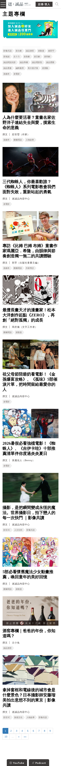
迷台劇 (19, 51)
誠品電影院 (37, 62)
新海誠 (6, 56)
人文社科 (18, 530)
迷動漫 (41, 51)
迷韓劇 (47, 56)
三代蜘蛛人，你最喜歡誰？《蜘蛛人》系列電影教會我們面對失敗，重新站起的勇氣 (29, 186)
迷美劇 (27, 56)
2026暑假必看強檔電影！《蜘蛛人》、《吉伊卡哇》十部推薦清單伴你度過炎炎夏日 (29, 448)
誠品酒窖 (30, 51)
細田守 (51, 51)
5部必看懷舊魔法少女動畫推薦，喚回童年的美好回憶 (28, 574)
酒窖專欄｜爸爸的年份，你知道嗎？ (29, 633)
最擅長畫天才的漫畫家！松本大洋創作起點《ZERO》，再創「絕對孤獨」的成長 (29, 315)
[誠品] (19, 4)
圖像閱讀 (18, 140)
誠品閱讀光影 (9, 62)
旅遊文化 (18, 717)
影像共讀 (7, 51)
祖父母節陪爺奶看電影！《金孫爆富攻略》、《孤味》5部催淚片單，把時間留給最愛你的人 (30, 382)
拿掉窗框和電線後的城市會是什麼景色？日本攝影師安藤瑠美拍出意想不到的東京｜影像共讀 (29, 697)
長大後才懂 (33, 68)
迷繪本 (6, 74)
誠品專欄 (24, 62)
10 (6, 736)
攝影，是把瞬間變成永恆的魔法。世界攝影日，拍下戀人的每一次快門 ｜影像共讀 (29, 512)
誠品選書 (7, 68)
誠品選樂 (50, 62)
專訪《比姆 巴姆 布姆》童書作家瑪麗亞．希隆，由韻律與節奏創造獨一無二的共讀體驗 (30, 250)
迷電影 (17, 74)
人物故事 (30, 140)
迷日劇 (37, 56)
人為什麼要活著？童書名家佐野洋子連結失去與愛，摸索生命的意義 (29, 122)
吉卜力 (17, 56)
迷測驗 (45, 68)
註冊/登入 (44, 4)
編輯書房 (20, 68)
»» (25, 736)
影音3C (6, 530)
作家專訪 (30, 268)
